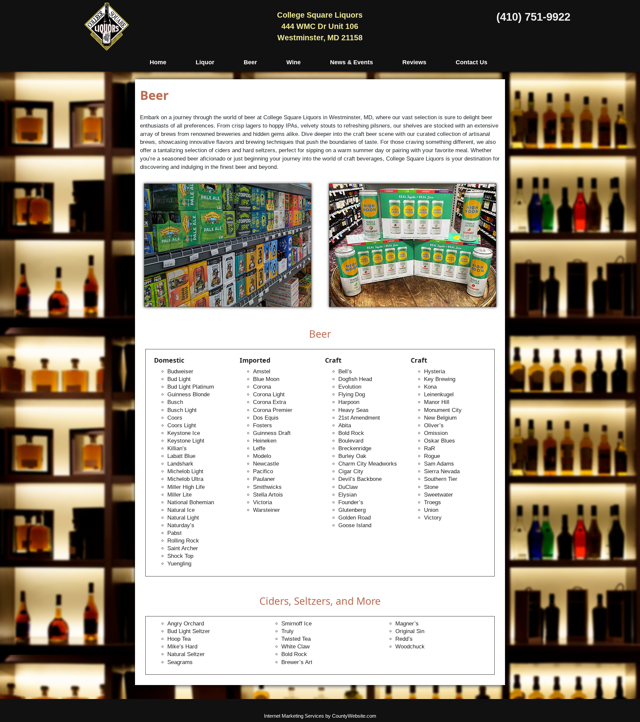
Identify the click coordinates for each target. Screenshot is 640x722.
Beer (250, 62)
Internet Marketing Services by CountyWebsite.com (320, 716)
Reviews (414, 62)
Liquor (205, 62)
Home (158, 62)
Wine (293, 62)
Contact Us (471, 62)
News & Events (351, 62)
